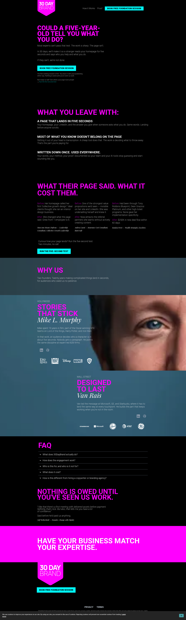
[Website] (48, 350)
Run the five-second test (47, 82)
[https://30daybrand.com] (46, 8)
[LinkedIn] (41, 350)
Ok (181, 616)
